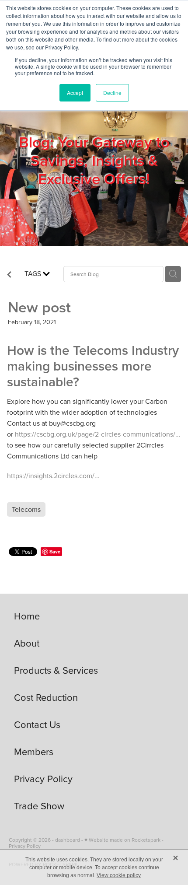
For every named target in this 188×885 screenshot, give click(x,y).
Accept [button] (75, 92)
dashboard (67, 839)
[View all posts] (9, 275)
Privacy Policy (25, 846)
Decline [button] (112, 92)
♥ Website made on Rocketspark (122, 839)
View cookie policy (119, 875)
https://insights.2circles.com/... (53, 475)
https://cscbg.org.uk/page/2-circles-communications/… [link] (97, 434)
